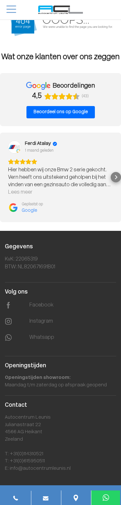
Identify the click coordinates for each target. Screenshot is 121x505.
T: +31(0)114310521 (24, 454)
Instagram (41, 321)
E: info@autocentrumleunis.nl (38, 468)
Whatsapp (41, 337)
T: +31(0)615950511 (25, 461)
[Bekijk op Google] (14, 147)
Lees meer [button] (20, 192)
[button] (5, 177)
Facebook (41, 305)
